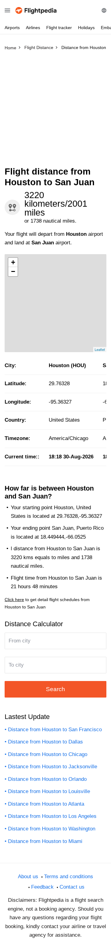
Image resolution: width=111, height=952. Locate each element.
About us (28, 876)
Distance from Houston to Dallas (45, 742)
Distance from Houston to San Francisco (55, 729)
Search (55, 689)
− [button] (13, 271)
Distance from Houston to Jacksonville (52, 767)
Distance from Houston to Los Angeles (52, 816)
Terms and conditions (68, 876)
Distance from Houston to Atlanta (46, 804)
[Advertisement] (55, 111)
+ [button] (13, 262)
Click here (14, 599)
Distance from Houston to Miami (45, 841)
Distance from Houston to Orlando (47, 779)
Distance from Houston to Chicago (47, 754)
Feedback (42, 887)
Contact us (72, 887)
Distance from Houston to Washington (51, 829)
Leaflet (100, 349)
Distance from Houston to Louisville (49, 791)
